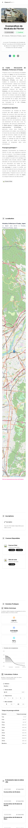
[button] (14, 351)
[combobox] (7, 686)
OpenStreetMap (17, 476)
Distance (7, 683)
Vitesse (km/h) (8, 689)
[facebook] (10, 56)
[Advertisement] (14, 199)
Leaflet (11, 476)
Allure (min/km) (8, 701)
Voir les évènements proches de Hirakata (13, 479)
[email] (18, 56)
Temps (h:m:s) (8, 695)
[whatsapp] (14, 56)
